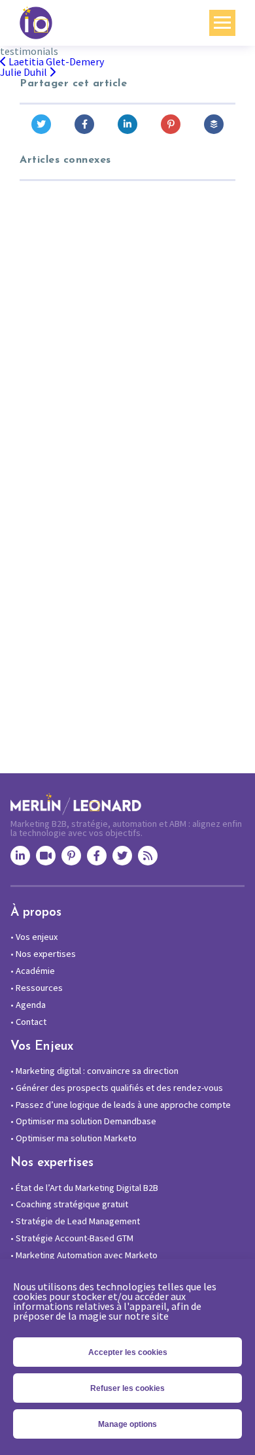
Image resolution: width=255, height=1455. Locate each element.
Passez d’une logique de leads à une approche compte (120, 1105)
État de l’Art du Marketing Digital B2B (84, 1188)
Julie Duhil (24, 71)
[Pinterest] (170, 124)
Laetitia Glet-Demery (55, 61)
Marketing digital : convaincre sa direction (94, 1071)
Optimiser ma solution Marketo (73, 1138)
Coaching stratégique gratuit (69, 1204)
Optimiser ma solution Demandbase (83, 1121)
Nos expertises (43, 954)
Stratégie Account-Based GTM (71, 1238)
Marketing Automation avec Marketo (84, 1255)
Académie (32, 971)
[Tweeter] (41, 124)
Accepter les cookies (127, 1352)
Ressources (36, 988)
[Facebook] (84, 124)
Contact (28, 1022)
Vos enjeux (34, 937)
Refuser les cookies (127, 1388)
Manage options (127, 1424)
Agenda (28, 1005)
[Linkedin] (127, 124)
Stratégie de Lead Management (75, 1221)
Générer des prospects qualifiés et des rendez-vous (116, 1088)
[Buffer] (214, 124)
